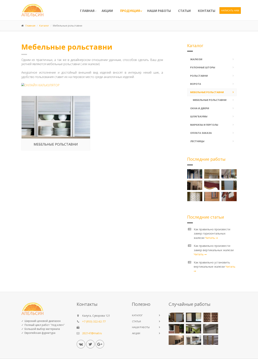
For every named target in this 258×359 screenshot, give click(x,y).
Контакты (206, 11)
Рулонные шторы (202, 67)
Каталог (44, 25)
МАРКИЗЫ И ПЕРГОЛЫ (204, 124)
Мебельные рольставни (56, 144)
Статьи (184, 11)
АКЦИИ (136, 333)
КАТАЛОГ (137, 315)
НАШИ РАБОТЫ (141, 327)
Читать (210, 238)
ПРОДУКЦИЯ (130, 11)
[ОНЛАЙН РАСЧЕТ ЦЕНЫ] (92, 87)
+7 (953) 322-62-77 (94, 321)
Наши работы (159, 11)
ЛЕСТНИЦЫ (197, 141)
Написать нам (230, 10)
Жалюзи (196, 59)
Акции (107, 11)
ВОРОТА (195, 84)
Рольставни (199, 75)
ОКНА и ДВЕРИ (199, 108)
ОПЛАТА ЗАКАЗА (201, 133)
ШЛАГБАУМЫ (198, 116)
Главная (87, 11)
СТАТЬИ (136, 321)
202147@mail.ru (92, 333)
